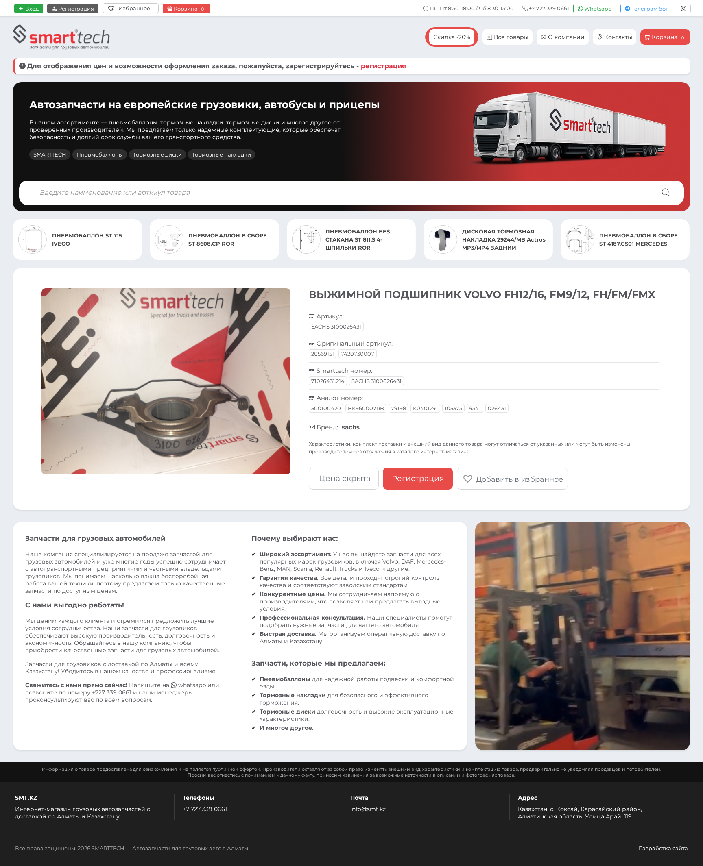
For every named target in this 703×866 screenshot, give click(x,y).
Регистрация (75, 8)
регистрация (383, 66)
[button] (512, 479)
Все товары (510, 37)
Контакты (617, 37)
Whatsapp (597, 8)
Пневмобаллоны (99, 154)
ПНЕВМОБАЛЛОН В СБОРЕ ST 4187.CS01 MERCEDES (501, 239)
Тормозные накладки (221, 154)
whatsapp (192, 685)
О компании (565, 37)
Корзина (188, 8)
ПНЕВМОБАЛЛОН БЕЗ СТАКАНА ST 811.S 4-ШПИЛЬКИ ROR (220, 239)
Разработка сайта (663, 848)
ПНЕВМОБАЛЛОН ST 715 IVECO (635, 239)
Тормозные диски (157, 154)
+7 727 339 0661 (205, 809)
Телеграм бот (649, 8)
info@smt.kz (368, 809)
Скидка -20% (451, 37)
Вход (31, 8)
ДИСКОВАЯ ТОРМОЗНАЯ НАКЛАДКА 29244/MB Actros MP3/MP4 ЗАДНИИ (367, 239)
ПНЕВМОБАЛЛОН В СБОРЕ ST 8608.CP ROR (90, 239)
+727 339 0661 (111, 692)
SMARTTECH (49, 154)
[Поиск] (666, 193)
